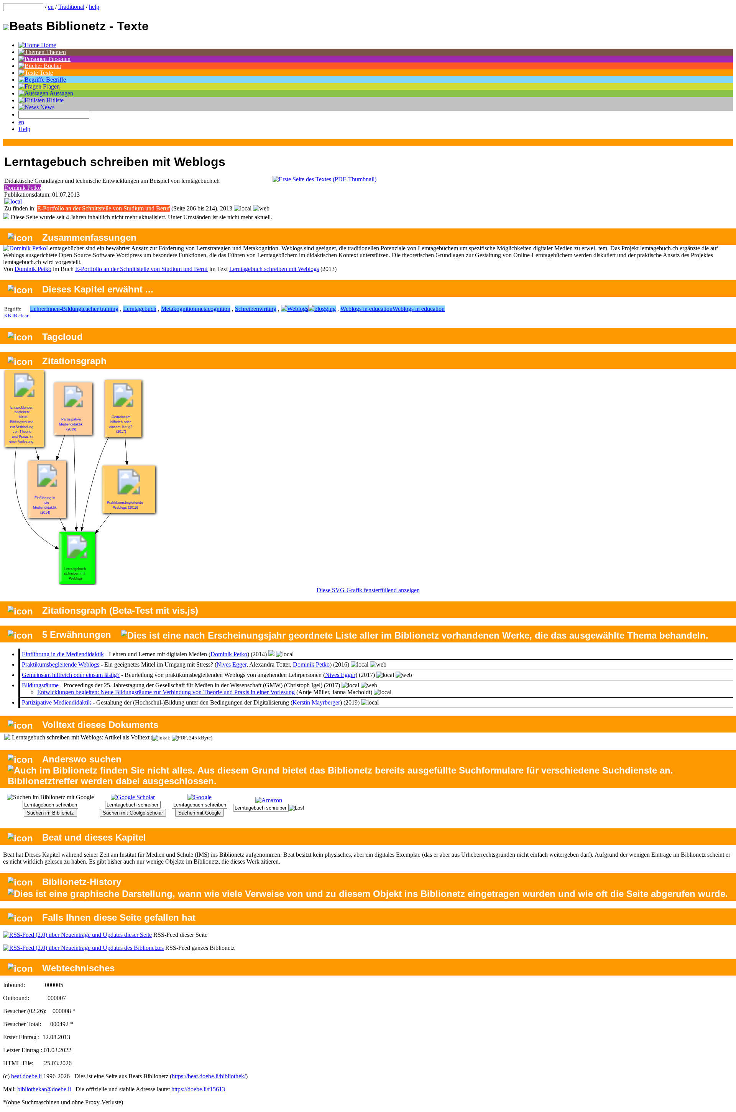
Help (24, 129)
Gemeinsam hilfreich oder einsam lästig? (71, 675)
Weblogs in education (366, 309)
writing (267, 309)
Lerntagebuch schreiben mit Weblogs (274, 269)
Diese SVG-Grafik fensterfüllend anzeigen (368, 590)
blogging (325, 309)
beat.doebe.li (26, 1076)
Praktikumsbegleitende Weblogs (60, 664)
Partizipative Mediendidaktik (56, 702)
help (94, 6)
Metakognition (178, 309)
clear (23, 316)
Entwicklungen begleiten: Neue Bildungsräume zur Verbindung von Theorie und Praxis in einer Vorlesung (166, 692)
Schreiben (247, 309)
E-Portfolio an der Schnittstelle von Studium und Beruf (103, 208)
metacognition (213, 309)
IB (14, 316)
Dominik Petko (22, 187)
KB (7, 316)
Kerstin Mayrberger (316, 702)
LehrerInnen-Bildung (55, 309)
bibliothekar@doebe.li (44, 1089)
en (51, 6)
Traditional (71, 6)
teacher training (99, 309)
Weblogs (297, 309)
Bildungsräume (40, 685)
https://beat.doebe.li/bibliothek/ (209, 1076)
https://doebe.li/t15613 (198, 1089)
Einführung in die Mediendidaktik (63, 654)
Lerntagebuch (139, 309)
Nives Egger (231, 664)
